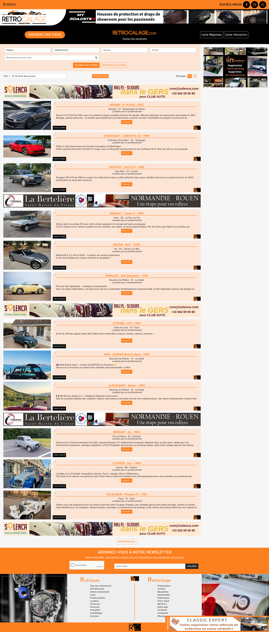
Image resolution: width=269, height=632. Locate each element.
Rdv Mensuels (97, 588)
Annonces (95, 603)
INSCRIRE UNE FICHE (44, 34)
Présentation (164, 585)
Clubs (93, 594)
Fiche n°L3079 (59, 299)
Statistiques (163, 597)
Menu (11, 4)
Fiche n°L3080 (59, 127)
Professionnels (97, 597)
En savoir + (126, 122)
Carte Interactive (236, 35)
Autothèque (96, 613)
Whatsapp (162, 616)
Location (94, 601)
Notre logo (162, 607)
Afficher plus (126, 541)
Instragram (162, 613)
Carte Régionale (211, 35)
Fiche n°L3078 (59, 455)
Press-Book (163, 601)
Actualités (95, 610)
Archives (94, 616)
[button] (27, 115)
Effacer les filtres (114, 65)
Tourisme (94, 607)
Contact (161, 588)
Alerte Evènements (100, 591)
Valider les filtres (86, 65)
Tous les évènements (101, 585)
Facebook (162, 610)
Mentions (162, 603)
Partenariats (163, 594)
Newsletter (163, 591)
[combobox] (125, 50)
